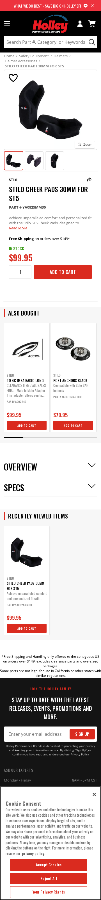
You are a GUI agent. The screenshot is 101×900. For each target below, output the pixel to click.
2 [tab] (32, 437)
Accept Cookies (48, 864)
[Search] (91, 42)
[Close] (94, 794)
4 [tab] (69, 437)
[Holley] (50, 24)
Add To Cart (63, 272)
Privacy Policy (80, 754)
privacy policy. (33, 853)
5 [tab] (87, 437)
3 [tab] (50, 437)
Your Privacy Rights (49, 892)
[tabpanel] (26, 377)
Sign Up (82, 734)
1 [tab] (13, 437)
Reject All (48, 878)
